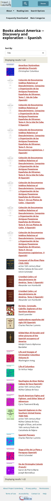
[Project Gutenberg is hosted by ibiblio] (25, 499)
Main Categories (37, 18)
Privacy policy (31, 488)
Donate (43, 4)
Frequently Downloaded (17, 18)
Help (44, 493)
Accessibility (24, 493)
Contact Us (35, 493)
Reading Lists (23, 11)
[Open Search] (25, 3)
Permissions (44, 488)
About (10, 11)
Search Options (38, 11)
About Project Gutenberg (13, 488)
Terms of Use (11, 493)
